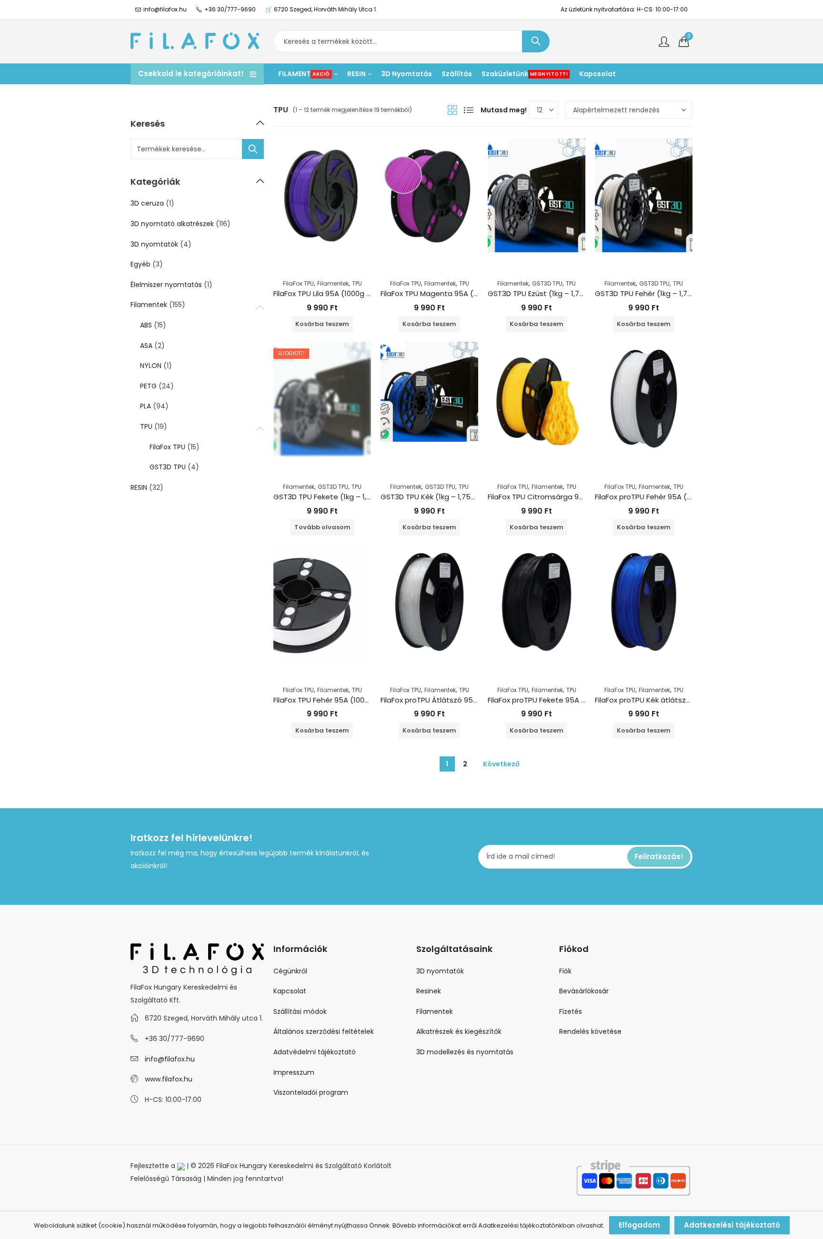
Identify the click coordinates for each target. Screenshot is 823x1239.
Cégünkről (290, 971)
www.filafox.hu (168, 1079)
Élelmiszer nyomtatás (166, 284)
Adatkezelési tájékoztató (732, 1225)
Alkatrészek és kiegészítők (459, 1031)
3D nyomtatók (154, 244)
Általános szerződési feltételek (323, 1031)
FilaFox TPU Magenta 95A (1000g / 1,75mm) (456, 293)
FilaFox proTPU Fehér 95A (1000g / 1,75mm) (669, 497)
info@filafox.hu (170, 1059)
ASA (146, 345)
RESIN (138, 487)
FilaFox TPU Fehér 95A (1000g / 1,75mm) (342, 700)
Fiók (565, 971)
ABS (146, 325)
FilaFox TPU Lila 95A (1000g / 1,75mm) (337, 293)
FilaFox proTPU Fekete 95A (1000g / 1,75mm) (565, 700)
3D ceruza (147, 203)
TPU (357, 283)
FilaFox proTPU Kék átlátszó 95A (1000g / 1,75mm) (682, 700)
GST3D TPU (547, 283)
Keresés (536, 41)
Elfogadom (639, 1225)
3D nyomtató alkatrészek (172, 223)
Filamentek (333, 283)
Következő (501, 764)
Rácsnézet (452, 110)
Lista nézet (468, 110)
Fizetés (570, 1011)
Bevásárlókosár (584, 991)
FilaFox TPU (298, 283)
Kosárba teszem (322, 323)
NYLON (150, 365)
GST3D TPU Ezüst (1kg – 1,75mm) (545, 293)
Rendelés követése (590, 1031)
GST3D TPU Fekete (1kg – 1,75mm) (333, 497)
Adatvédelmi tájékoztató (314, 1052)
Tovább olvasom (322, 527)
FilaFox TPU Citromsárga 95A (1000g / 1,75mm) (569, 497)
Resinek (428, 991)
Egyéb (140, 264)
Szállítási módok (300, 1011)
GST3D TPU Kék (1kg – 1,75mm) (434, 497)
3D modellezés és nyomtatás (464, 1052)
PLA (145, 406)
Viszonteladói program (310, 1092)
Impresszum (293, 1072)
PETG (148, 386)
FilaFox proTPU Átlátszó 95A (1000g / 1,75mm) (461, 700)
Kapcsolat (289, 991)
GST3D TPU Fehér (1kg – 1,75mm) (652, 293)
